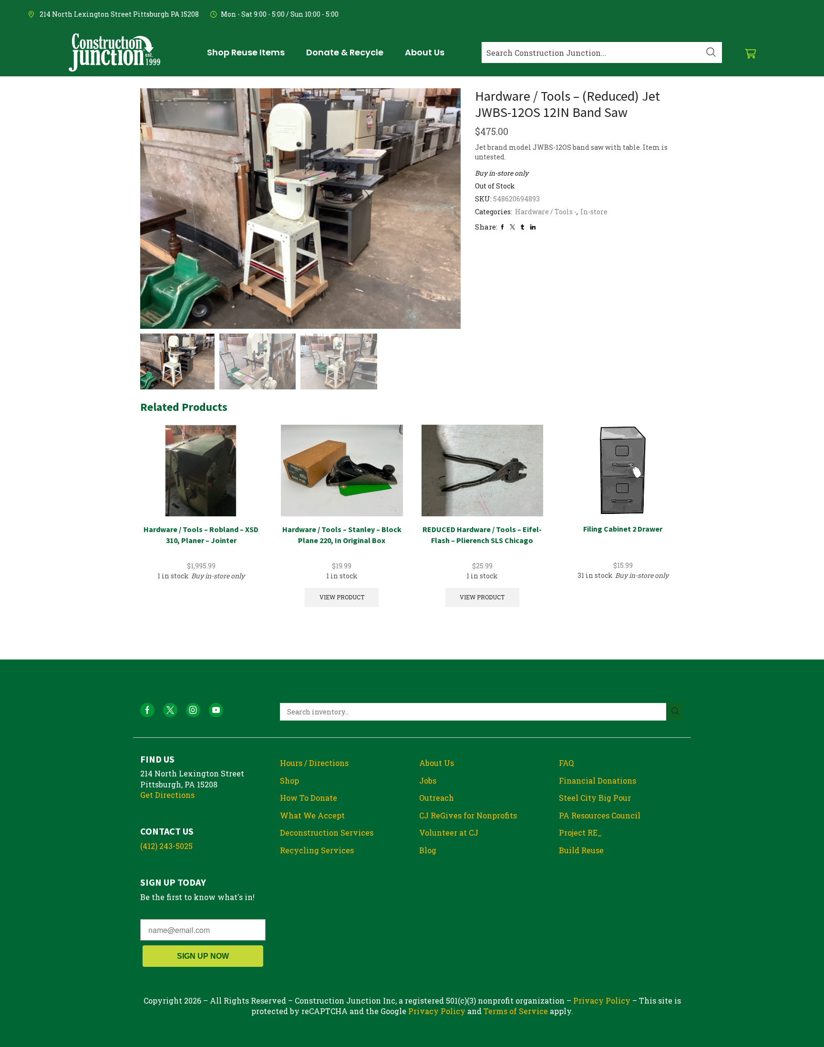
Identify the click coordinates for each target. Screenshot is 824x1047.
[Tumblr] (522, 227)
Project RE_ (580, 832)
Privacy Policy (601, 1000)
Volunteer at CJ (448, 832)
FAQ (566, 763)
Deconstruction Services (326, 832)
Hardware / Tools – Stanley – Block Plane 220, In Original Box (342, 534)
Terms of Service (516, 1011)
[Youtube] (216, 710)
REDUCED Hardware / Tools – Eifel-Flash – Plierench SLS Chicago (482, 534)
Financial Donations (597, 780)
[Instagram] (193, 710)
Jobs (427, 780)
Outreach (436, 798)
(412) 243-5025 (166, 846)
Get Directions (167, 795)
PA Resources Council (599, 815)
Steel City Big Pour (595, 798)
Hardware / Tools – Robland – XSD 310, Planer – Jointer (201, 534)
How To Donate (308, 798)
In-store (594, 211)
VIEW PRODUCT (341, 597)
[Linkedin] (533, 227)
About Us (436, 763)
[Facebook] (502, 227)
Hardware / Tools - (546, 211)
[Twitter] (512, 227)
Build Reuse (581, 850)
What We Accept (312, 815)
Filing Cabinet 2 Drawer (622, 529)
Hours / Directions (314, 763)
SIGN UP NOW (203, 956)
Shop (289, 780)
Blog (427, 850)
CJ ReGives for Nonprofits (468, 815)
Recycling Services (317, 850)
